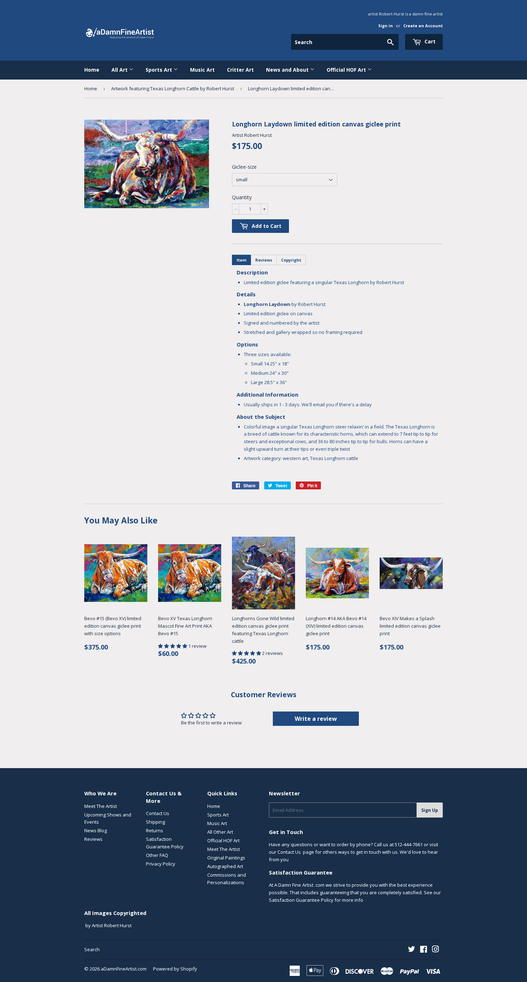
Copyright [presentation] (291, 260)
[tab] (241, 260)
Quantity (242, 197)
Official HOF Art (347, 69)
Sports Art (160, 69)
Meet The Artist (100, 806)
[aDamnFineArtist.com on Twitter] (411, 950)
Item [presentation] (241, 260)
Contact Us (157, 813)
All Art (120, 69)
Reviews (93, 839)
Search (92, 949)
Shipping (155, 822)
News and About (288, 69)
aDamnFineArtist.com (124, 969)
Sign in (385, 25)
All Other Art (220, 832)
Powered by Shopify (175, 969)
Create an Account (423, 25)
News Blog (95, 830)
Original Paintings (226, 857)
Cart (429, 41)
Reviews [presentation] (263, 260)
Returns (154, 830)
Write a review (316, 719)
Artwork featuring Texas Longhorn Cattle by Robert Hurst (172, 88)
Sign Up (429, 810)
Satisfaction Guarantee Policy (301, 900)
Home (91, 69)
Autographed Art (225, 866)
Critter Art (240, 69)
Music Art (202, 69)
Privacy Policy (160, 864)
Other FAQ (157, 855)
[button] (173, 646)
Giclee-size (244, 166)
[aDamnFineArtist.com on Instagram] (435, 950)
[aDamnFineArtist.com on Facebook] (423, 950)
